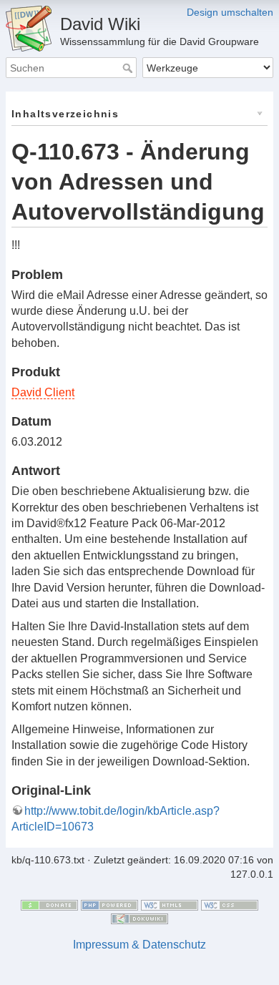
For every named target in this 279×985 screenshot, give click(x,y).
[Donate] (49, 904)
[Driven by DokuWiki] (139, 917)
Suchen (129, 68)
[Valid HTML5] (169, 904)
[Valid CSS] (229, 904)
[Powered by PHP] (109, 904)
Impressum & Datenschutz (139, 945)
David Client (42, 392)
